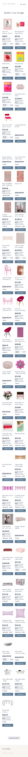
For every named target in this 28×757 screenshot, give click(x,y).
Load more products (14, 738)
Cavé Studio (6, 749)
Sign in (24, 4)
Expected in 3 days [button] (6, 195)
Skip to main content (6, 1)
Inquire (11, 43)
